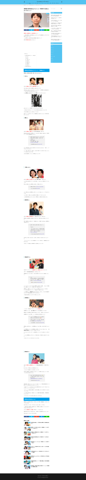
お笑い (52, 45)
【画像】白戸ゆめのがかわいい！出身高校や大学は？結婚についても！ (56, 18)
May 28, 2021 (42, 322)
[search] (61, 8)
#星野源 (32, 378)
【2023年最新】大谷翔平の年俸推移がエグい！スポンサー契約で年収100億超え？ (56, 33)
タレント (25, 12)
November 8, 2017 (39, 144)
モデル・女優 (53, 56)
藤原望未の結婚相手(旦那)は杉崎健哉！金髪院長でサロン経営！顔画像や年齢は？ (56, 15)
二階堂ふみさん (27, 59)
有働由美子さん (27, 62)
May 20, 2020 (38, 188)
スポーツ (53, 52)
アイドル (53, 47)
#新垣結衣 (34, 378)
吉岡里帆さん (27, 63)
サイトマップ (39, 475)
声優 (52, 58)
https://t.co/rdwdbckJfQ (34, 232)
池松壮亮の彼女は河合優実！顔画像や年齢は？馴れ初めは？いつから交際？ (56, 26)
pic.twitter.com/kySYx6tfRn (39, 186)
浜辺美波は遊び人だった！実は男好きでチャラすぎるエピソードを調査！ (40, 452)
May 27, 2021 (38, 380)
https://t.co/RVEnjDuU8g (37, 280)
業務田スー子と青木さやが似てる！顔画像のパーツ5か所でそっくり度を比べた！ (40, 428)
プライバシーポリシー (45, 475)
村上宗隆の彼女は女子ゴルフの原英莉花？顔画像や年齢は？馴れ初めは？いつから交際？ (56, 23)
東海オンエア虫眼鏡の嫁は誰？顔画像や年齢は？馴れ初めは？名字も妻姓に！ (56, 31)
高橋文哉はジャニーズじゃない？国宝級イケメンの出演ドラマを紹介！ (40, 442)
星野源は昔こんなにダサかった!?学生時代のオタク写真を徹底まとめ (40, 457)
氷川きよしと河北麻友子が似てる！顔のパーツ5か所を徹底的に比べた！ (40, 447)
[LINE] (46, 30)
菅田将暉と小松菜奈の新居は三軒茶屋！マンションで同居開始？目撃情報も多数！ (40, 466)
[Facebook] (26, 30)
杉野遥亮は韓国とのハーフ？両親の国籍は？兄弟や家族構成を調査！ (40, 461)
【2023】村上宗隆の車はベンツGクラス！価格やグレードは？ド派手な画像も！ (56, 20)
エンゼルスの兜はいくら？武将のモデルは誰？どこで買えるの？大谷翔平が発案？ (56, 28)
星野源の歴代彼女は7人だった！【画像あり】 (30, 55)
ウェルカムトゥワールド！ (43, 1)
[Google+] (36, 30)
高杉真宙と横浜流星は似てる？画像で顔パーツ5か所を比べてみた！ (40, 437)
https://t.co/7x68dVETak (39, 378)
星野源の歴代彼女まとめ (28, 66)
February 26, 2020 (39, 282)
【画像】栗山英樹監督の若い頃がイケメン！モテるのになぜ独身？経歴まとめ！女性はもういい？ (56, 37)
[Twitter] (31, 30)
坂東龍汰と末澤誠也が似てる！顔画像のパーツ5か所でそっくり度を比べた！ (40, 432)
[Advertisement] (36, 46)
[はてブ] (41, 30)
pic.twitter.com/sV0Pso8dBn (34, 142)
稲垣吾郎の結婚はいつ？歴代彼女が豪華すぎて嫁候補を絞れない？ (40, 423)
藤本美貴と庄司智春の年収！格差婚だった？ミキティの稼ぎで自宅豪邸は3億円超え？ (56, 39)
